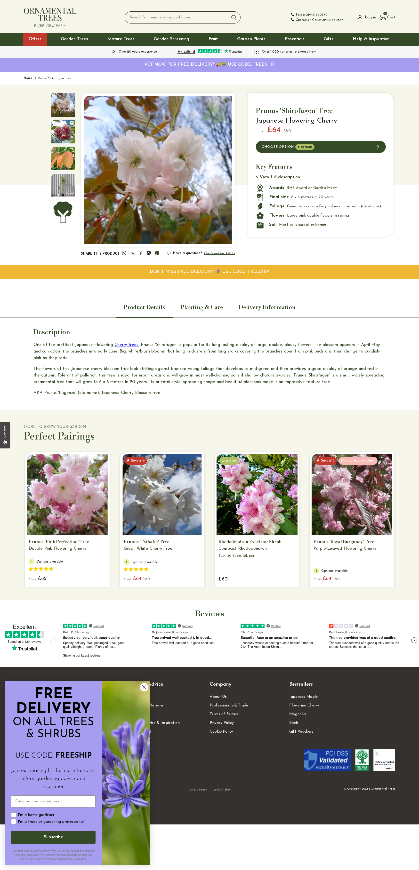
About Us (218, 697)
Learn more (64, 527)
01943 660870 (312, 15)
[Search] (234, 17)
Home (28, 78)
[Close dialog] (144, 687)
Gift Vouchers (301, 732)
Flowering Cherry (304, 705)
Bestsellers (301, 684)
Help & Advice (146, 684)
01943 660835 (320, 20)
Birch (293, 723)
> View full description (278, 177)
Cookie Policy (221, 732)
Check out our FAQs (219, 253)
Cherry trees (126, 345)
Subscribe (53, 837)
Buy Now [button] (235, 526)
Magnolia (297, 714)
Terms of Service (224, 714)
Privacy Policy (222, 723)
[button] (387, 17)
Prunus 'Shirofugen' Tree (54, 78)
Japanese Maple (303, 697)
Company (220, 684)
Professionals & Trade (229, 705)
